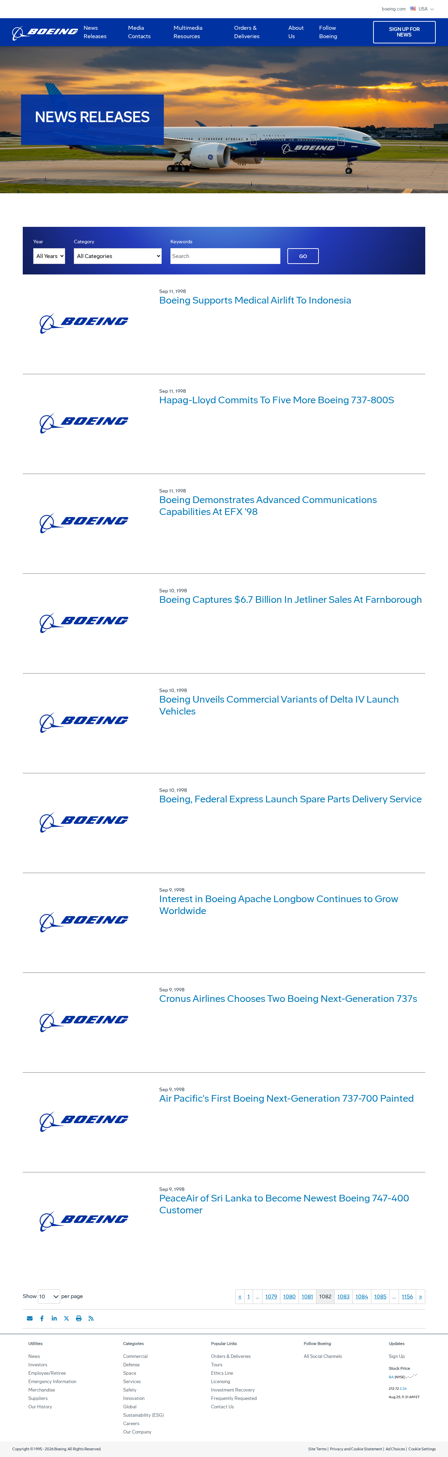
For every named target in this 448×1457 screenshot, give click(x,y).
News (34, 1356)
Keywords (181, 242)
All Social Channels (323, 1356)
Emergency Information (52, 1381)
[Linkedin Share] (54, 1318)
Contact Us (222, 1406)
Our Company (137, 1432)
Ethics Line (222, 1373)
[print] (79, 1318)
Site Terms (317, 1449)
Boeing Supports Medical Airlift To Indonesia (255, 300)
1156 (407, 1296)
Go (303, 256)
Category (84, 242)
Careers (131, 1423)
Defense (131, 1364)
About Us (293, 35)
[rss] (91, 1318)
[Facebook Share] (42, 1318)
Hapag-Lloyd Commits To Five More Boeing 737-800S (276, 400)
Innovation (134, 1398)
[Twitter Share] (66, 1318)
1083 (343, 1296)
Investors (37, 1364)
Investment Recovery (233, 1390)
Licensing (220, 1381)
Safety (129, 1390)
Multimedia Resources (185, 35)
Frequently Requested (234, 1398)
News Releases (95, 32)
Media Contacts (139, 32)
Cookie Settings (422, 1449)
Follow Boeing (328, 32)
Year (38, 242)
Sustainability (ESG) (143, 1415)
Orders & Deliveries (244, 35)
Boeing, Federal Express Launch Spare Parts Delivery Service (290, 799)
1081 (307, 1296)
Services (132, 1381)
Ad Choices (395, 1449)
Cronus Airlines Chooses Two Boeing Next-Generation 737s (288, 998)
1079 (271, 1296)
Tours (216, 1364)
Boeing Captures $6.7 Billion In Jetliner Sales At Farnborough (290, 599)
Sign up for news (404, 32)
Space (129, 1373)
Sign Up (397, 1356)
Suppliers (38, 1398)
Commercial (135, 1356)
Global (129, 1406)
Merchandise (41, 1390)
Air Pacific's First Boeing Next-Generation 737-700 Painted (286, 1098)
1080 (289, 1296)
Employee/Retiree (47, 1373)
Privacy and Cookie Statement (356, 1449)
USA (424, 9)
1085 (380, 1296)
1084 (362, 1296)
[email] (29, 1318)
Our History (40, 1406)
